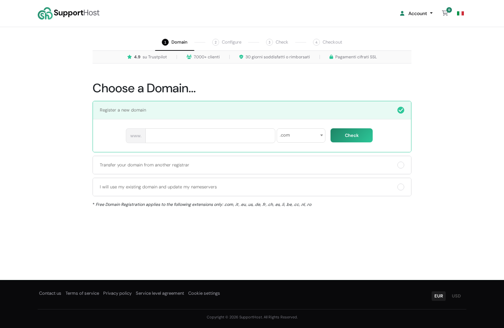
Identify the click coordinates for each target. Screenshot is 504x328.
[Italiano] (460, 13)
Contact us (50, 293)
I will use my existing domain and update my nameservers (158, 187)
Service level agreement (160, 293)
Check (352, 135)
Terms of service (82, 293)
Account (417, 13)
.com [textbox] (285, 135)
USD (456, 296)
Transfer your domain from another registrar (144, 165)
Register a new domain (123, 110)
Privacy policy (117, 293)
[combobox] (301, 135)
